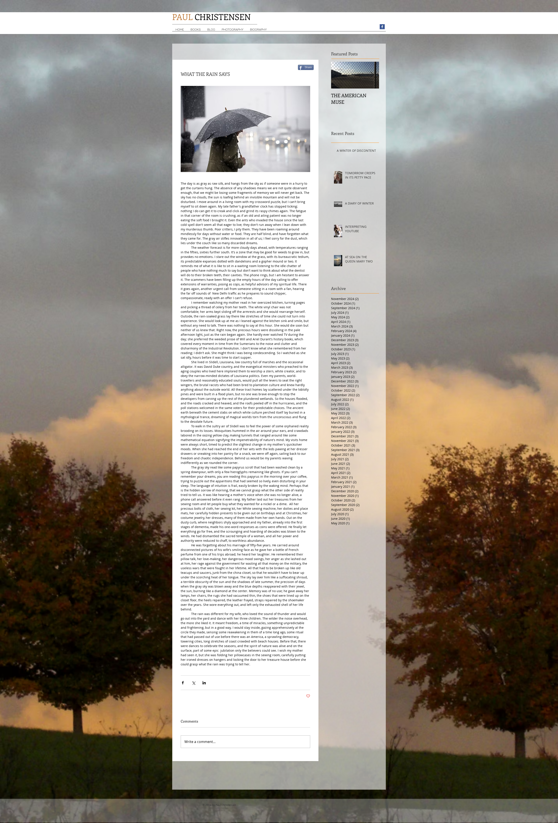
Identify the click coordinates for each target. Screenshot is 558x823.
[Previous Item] (338, 75)
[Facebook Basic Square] (382, 26)
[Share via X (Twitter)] (193, 683)
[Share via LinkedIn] (204, 683)
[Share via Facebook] (183, 683)
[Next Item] (372, 75)
